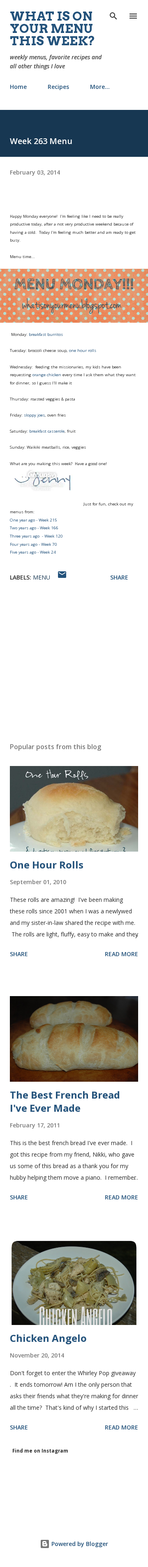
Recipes (58, 87)
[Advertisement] (74, 664)
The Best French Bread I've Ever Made (65, 1101)
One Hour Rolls (46, 864)
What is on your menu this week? (52, 28)
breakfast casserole (47, 431)
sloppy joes (34, 415)
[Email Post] (62, 577)
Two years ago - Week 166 (34, 528)
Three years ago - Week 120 (36, 536)
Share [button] (119, 577)
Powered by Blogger (79, 1544)
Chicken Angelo (48, 1338)
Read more (121, 954)
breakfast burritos (46, 334)
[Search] (113, 15)
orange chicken (46, 374)
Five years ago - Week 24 (33, 552)
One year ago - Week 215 (33, 520)
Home (18, 87)
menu (41, 577)
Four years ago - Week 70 (33, 544)
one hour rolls (82, 350)
